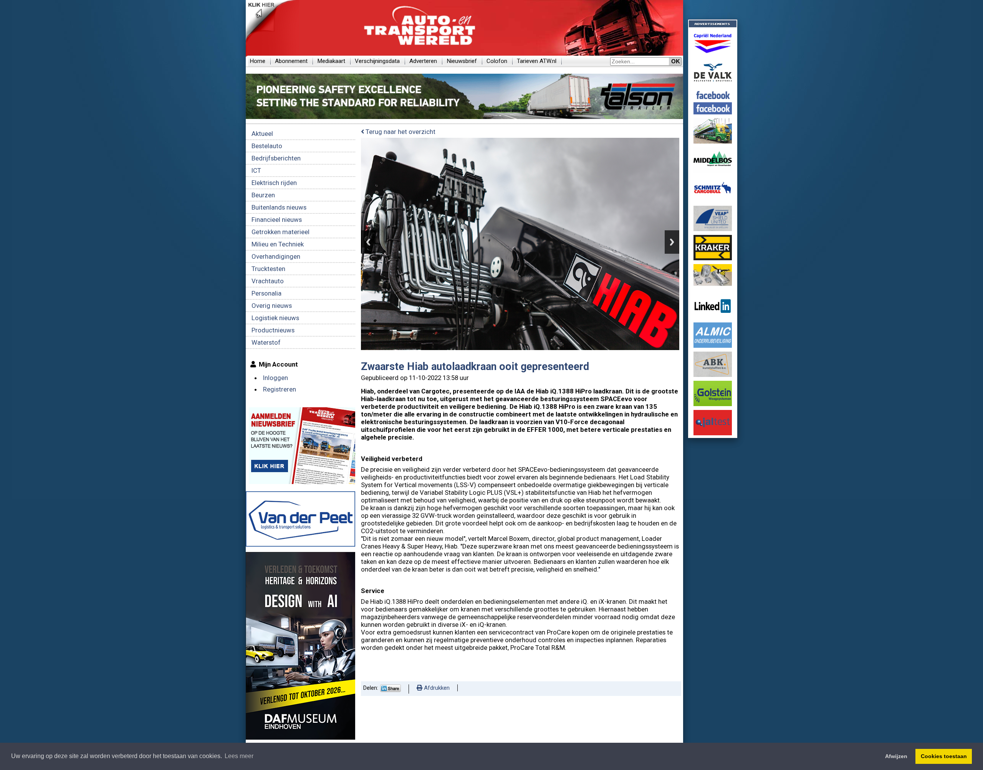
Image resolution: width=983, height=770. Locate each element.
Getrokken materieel (280, 232)
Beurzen (263, 195)
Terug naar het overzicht (399, 131)
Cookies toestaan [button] (944, 756)
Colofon (497, 61)
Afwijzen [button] (896, 756)
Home (257, 61)
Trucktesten (268, 269)
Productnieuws (273, 330)
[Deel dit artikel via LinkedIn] (390, 690)
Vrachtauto (268, 281)
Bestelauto (267, 146)
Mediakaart (331, 61)
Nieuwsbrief (462, 61)
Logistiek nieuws (275, 318)
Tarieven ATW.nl (536, 61)
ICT (256, 170)
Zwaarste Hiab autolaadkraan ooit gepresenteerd (475, 366)
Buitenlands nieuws (279, 207)
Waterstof (266, 342)
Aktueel (262, 133)
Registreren (279, 389)
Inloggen (275, 378)
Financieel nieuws (277, 219)
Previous (368, 242)
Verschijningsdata (377, 61)
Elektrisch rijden (274, 183)
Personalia (266, 293)
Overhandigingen (276, 256)
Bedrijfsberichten (276, 158)
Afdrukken (436, 687)
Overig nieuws (272, 305)
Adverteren (423, 61)
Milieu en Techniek (278, 244)
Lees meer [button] (239, 756)
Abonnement (291, 61)
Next (672, 242)
